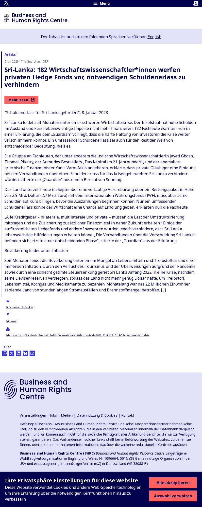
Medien (67, 415)
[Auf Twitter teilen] (11, 353)
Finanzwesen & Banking (20, 307)
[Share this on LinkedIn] (18, 353)
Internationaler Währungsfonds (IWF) (79, 335)
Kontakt (127, 415)
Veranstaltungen (33, 415)
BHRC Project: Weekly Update (132, 335)
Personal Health (47, 335)
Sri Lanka (11, 321)
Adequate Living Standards (21, 335)
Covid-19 (108, 335)
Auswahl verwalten (173, 496)
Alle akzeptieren (173, 482)
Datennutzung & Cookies (97, 415)
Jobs (53, 415)
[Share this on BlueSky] (25, 353)
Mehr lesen (18, 100)
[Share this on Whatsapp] (4, 353)
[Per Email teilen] (32, 353)
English (154, 36)
